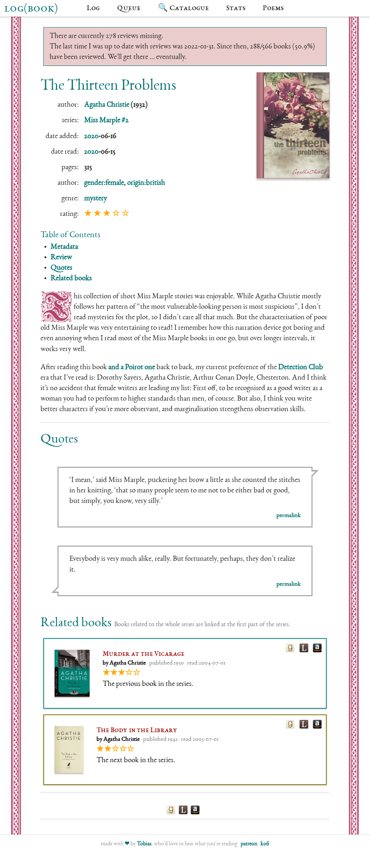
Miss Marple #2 (106, 120)
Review (61, 257)
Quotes (61, 268)
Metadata (64, 247)
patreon (249, 844)
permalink (288, 516)
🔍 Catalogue (183, 8)
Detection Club (300, 367)
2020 (91, 136)
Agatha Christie (106, 105)
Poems (273, 8)
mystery (95, 198)
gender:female (104, 183)
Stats (235, 8)
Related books (71, 278)
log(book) (31, 9)
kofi (265, 844)
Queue (129, 8)
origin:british (146, 183)
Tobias (144, 844)
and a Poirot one (131, 367)
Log (93, 8)
